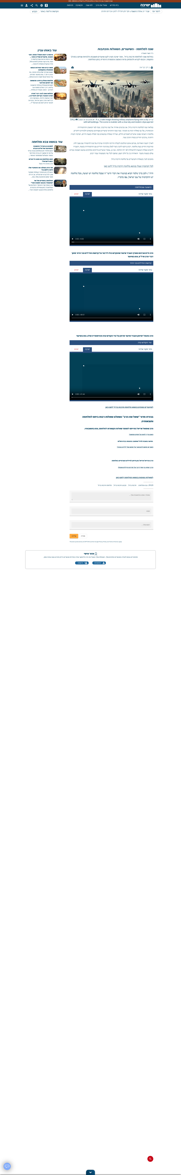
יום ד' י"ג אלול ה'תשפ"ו (140, 11)
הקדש (34, 11)
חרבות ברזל (132, 485)
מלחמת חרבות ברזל (105, 485)
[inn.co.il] (46, 5)
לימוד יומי (156, 11)
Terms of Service (113, 542)
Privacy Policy (103, 542)
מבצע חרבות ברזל (120, 485)
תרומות (70, 5)
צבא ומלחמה (143, 485)
